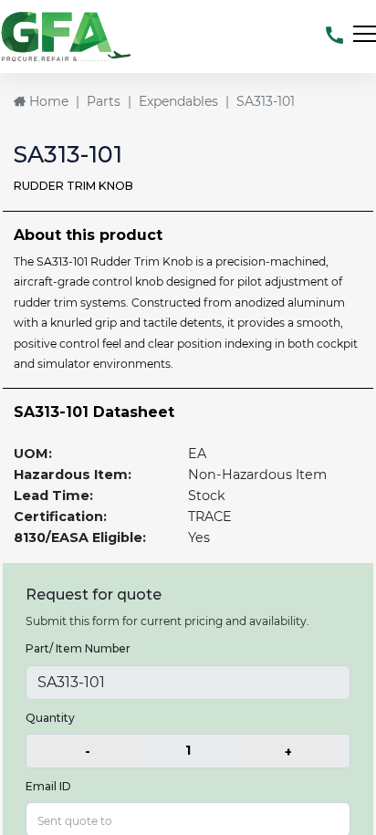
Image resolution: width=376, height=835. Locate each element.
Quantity (50, 718)
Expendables (178, 101)
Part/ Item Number (78, 648)
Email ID (48, 786)
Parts (103, 101)
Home (47, 101)
